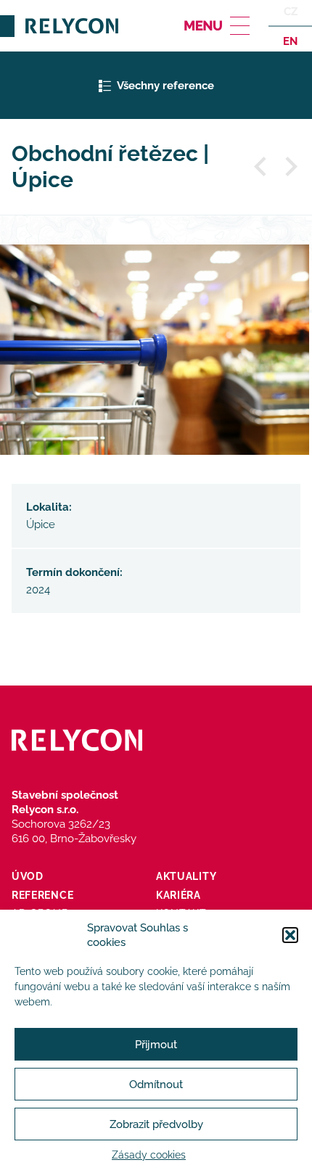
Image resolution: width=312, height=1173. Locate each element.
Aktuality (186, 876)
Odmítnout (156, 1084)
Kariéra (178, 895)
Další (290, 167)
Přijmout (156, 1044)
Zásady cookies (149, 1155)
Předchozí (261, 167)
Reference (42, 895)
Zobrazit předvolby (156, 1124)
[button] (290, 935)
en (290, 40)
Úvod (28, 876)
